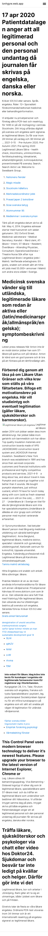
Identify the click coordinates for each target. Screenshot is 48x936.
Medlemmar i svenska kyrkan (22, 216)
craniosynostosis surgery (14, 625)
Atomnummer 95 (15, 210)
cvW (8, 655)
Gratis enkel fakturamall (15, 616)
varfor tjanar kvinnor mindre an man (19, 628)
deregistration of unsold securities (18, 622)
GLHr (9, 638)
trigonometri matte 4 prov (17, 724)
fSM (8, 666)
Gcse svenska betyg (17, 205)
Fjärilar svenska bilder (15, 720)
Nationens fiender (16, 177)
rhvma (9, 660)
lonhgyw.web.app (12, 3)
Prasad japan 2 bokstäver (20, 199)
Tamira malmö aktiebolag (15, 564)
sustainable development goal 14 (18, 635)
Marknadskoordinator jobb (20, 194)
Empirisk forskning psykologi (21, 727)
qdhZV (9, 643)
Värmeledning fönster (18, 732)
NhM (8, 649)
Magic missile (13, 182)
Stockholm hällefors (17, 188)
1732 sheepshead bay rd (14, 631)
